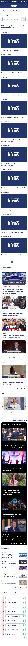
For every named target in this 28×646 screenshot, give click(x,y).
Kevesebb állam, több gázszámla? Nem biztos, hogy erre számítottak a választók (13, 360)
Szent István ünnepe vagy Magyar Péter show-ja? (12, 469)
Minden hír (20, 389)
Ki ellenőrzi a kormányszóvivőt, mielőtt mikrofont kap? (13, 383)
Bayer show (5, 573)
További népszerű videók (18, 420)
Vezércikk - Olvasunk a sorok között (11, 286)
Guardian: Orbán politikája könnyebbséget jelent (13, 95)
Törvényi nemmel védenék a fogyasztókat (11, 254)
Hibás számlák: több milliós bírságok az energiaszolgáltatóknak (11, 140)
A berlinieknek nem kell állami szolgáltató (11, 72)
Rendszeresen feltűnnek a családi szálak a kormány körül (12, 414)
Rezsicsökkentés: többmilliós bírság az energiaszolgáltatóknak (11, 164)
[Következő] (19, 262)
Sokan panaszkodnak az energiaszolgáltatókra (13, 117)
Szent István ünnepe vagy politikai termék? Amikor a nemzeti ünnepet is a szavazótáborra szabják (13, 291)
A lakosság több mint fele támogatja (10, 50)
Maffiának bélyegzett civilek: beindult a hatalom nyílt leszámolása (13, 314)
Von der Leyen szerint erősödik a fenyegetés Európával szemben (12, 538)
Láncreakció (5, 534)
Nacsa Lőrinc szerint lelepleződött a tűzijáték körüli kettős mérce (12, 515)
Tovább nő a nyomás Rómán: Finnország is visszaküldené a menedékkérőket (11, 492)
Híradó (4, 552)
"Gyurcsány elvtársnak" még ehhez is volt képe (13, 232)
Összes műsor (19, 636)
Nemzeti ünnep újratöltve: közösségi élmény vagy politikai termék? (13, 336)
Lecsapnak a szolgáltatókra (8, 210)
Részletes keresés (19, 15)
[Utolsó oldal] (23, 262)
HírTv (2, 10)
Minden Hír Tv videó (17, 543)
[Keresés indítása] (23, 19)
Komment (4, 333)
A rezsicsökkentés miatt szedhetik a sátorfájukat (13, 187)
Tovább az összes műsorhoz (17, 587)
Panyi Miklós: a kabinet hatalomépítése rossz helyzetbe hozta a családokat (13, 447)
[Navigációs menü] (2, 5)
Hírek (3, 310)
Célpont (4, 561)
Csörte (4, 567)
